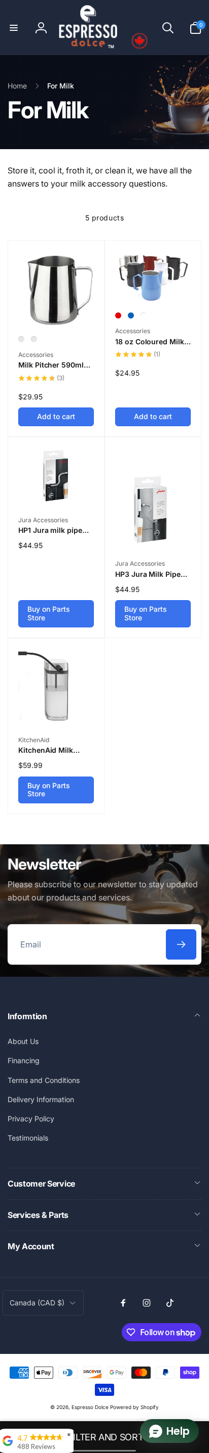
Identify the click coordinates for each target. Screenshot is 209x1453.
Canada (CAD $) (37, 1302)
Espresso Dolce (90, 1407)
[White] (144, 315)
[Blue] (131, 315)
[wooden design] (21, 339)
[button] (14, 28)
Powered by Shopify (134, 1407)
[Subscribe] (181, 944)
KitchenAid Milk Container (45, 750)
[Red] (118, 315)
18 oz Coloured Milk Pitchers (149, 341)
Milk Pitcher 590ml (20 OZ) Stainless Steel (51, 365)
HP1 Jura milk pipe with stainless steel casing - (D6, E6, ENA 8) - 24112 (55, 530)
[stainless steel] (34, 339)
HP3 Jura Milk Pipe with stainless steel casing (148, 574)
